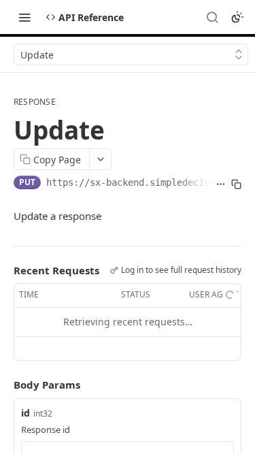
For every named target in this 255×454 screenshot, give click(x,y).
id (25, 412)
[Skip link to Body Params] (4, 384)
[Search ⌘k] (212, 17)
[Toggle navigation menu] (24, 17)
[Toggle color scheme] (237, 17)
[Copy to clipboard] (236, 184)
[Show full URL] (221, 184)
